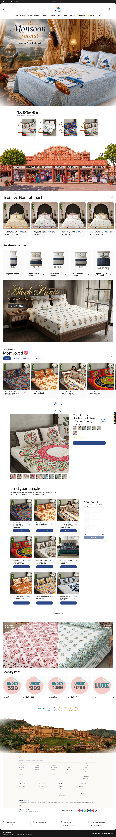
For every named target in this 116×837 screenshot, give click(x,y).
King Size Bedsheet (27, 803)
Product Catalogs (86, 776)
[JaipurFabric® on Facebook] (3, 1)
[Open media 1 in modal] (39, 443)
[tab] (7, 358)
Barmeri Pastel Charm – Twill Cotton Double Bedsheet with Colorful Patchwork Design (68, 394)
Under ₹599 (37, 765)
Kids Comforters (81, 788)
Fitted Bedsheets (54, 774)
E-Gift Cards (21, 769)
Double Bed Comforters (83, 793)
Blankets (20, 791)
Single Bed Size (53, 765)
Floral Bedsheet (43, 803)
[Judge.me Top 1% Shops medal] (71, 709)
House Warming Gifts (22, 765)
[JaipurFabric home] (20, 757)
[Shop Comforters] (46, 174)
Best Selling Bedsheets (88, 803)
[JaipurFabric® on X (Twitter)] (6, 1)
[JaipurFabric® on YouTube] (11, 1)
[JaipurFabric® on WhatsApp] (17, 1)
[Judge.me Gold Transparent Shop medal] (60, 709)
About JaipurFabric (86, 765)
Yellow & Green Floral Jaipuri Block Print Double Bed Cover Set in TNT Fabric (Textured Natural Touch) (12, 234)
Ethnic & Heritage (62, 795)
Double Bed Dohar (22, 788)
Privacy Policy (85, 774)
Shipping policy (16, 834)
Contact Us (85, 767)
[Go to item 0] (13, 476)
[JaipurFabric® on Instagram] (8, 1)
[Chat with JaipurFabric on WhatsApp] (85, 810)
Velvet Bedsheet (65, 803)
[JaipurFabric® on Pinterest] (14, 1)
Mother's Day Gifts (22, 774)
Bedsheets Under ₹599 (23, 802)
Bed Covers (69, 771)
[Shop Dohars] (32, 174)
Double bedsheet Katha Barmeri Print (42, 597)
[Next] (73, 1)
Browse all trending (92, 114)
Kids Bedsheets (81, 786)
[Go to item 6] (45, 476)
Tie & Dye (60, 793)
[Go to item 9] (64, 476)
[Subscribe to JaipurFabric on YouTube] (96, 810)
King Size (52, 771)
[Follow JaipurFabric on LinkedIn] (90, 810)
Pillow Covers (69, 769)
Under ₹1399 (37, 769)
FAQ (83, 769)
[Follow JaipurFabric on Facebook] (82, 810)
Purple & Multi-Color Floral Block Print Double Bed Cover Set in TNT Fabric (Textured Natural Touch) (40, 234)
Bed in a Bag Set (72, 803)
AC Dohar (48, 802)
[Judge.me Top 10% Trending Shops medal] (76, 709)
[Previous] (43, 1)
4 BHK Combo (41, 791)
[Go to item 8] (58, 476)
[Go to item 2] (19, 476)
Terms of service (5, 834)
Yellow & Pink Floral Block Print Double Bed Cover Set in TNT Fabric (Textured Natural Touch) (96, 234)
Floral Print (61, 791)
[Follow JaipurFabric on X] (88, 810)
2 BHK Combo (41, 788)
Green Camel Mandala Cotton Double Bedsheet (66, 562)
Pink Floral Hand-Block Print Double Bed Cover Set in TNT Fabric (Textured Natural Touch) (68, 234)
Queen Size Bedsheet (35, 803)
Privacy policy (11, 834)
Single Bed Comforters (83, 791)
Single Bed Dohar (22, 786)
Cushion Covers (69, 765)
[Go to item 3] (26, 476)
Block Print (61, 786)
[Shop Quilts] (72, 174)
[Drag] (58, 645)
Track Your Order (86, 778)
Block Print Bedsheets (41, 802)
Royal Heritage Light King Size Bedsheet (39, 392)
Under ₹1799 (37, 771)
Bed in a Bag (41, 786)
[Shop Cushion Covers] (86, 174)
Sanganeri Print (61, 788)
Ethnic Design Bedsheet (57, 803)
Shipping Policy (85, 771)
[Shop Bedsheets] (19, 174)
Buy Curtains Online (77, 802)
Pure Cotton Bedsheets (32, 802)
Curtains (68, 767)
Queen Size (53, 769)
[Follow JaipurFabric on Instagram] (79, 810)
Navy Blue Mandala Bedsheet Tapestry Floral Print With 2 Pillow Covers (12, 394)
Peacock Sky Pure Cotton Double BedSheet (65, 598)
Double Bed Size (54, 767)
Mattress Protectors (70, 774)
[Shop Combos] (99, 174)
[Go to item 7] (51, 476)
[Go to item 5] (39, 476)
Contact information (23, 834)
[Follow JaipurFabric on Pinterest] (93, 810)
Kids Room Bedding (79, 803)
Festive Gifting (21, 767)
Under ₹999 (37, 767)
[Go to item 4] (32, 476)
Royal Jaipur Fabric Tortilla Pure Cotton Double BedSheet (41, 562)
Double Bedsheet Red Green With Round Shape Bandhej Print (96, 393)
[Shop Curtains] (59, 174)
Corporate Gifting (22, 771)
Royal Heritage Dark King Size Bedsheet (18, 597)
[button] (115, 418)
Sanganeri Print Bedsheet (86, 802)
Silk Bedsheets (49, 803)
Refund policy (29, 834)
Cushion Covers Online (69, 802)
